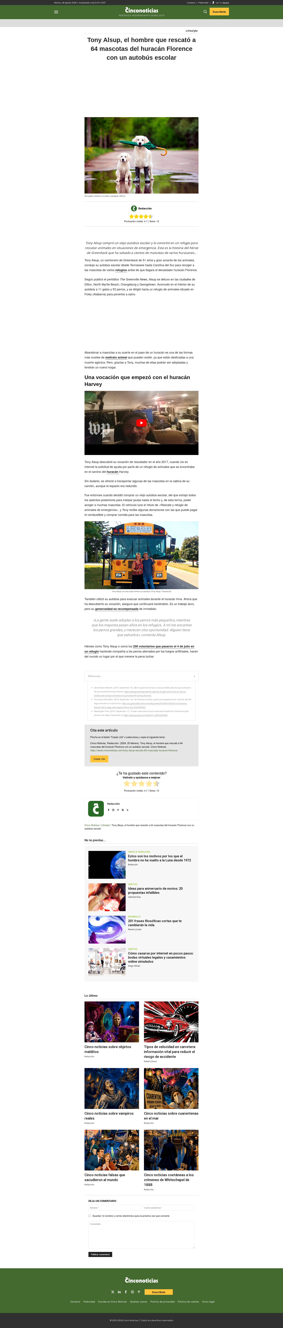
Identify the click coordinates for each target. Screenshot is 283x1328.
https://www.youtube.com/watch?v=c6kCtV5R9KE (146, 715)
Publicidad (203, 2)
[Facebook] (145, 232)
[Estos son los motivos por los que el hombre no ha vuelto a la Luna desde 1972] (107, 865)
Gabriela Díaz (134, 897)
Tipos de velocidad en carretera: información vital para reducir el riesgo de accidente (170, 1052)
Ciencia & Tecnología (139, 852)
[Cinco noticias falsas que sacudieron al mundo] (112, 1150)
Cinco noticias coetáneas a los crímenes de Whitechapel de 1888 (169, 1180)
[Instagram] (113, 809)
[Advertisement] (229, 115)
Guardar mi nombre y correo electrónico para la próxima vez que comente (131, 1215)
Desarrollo (134, 917)
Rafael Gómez (150, 1061)
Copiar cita (99, 758)
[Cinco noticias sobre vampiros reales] (112, 1088)
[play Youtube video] (141, 423)
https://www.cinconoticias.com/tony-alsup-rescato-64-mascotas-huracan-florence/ (134, 750)
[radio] (126, 784)
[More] (168, 232)
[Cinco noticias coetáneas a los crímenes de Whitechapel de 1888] (171, 1150)
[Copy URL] (161, 232)
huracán (113, 472)
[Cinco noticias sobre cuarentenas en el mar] (171, 1088)
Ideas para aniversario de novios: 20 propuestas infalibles (155, 891)
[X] (138, 232)
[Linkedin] (119, 1292)
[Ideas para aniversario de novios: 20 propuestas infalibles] (107, 897)
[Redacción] (134, 208)
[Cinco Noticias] (141, 1280)
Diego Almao (134, 965)
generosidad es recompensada (116, 609)
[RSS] (123, 809)
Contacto (191, 2)
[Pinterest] (118, 809)
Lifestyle (192, 31)
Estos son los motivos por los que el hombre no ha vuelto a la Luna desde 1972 (159, 858)
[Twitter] (112, 1292)
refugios (121, 270)
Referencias (94, 676)
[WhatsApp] (153, 232)
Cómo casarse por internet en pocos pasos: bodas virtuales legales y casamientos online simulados (161, 957)
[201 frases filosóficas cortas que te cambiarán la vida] (107, 930)
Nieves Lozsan (134, 929)
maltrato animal (116, 357)
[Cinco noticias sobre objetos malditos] (112, 1021)
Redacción (145, 208)
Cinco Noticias (92, 825)
